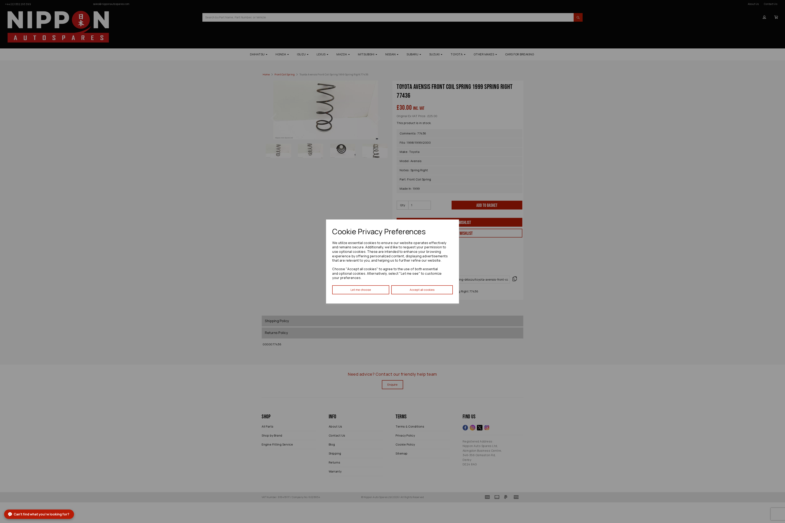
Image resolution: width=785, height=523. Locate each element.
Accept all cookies (422, 290)
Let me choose (361, 290)
